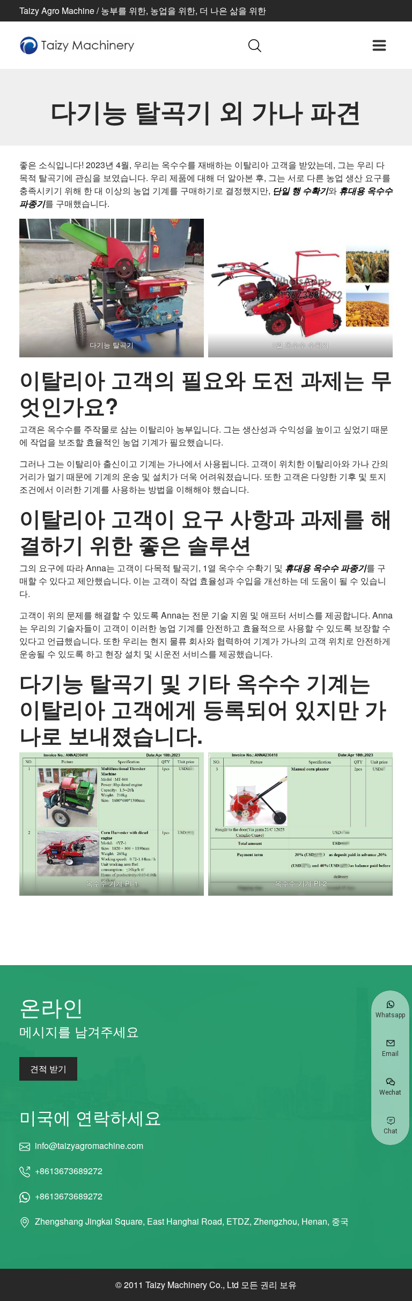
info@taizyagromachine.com (88, 1145)
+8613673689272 (68, 1171)
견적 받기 (48, 1068)
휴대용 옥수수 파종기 (325, 568)
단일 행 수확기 (300, 190)
